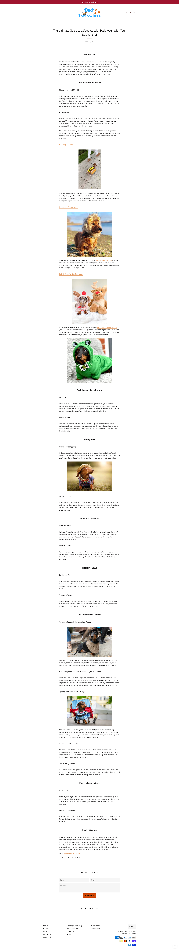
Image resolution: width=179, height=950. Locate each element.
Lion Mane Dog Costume (68, 207)
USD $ (131, 926)
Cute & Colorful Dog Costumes (71, 274)
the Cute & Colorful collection (107, 327)
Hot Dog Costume (66, 144)
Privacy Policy (47, 937)
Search (45, 925)
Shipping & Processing (74, 925)
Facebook (96, 925)
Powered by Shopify (129, 934)
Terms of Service (72, 928)
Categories (47, 928)
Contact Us (70, 931)
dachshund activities (72, 853)
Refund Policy (47, 934)
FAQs (45, 931)
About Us (70, 934)
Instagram (96, 928)
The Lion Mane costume (104, 260)
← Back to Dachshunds (89, 908)
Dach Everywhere (130, 931)
